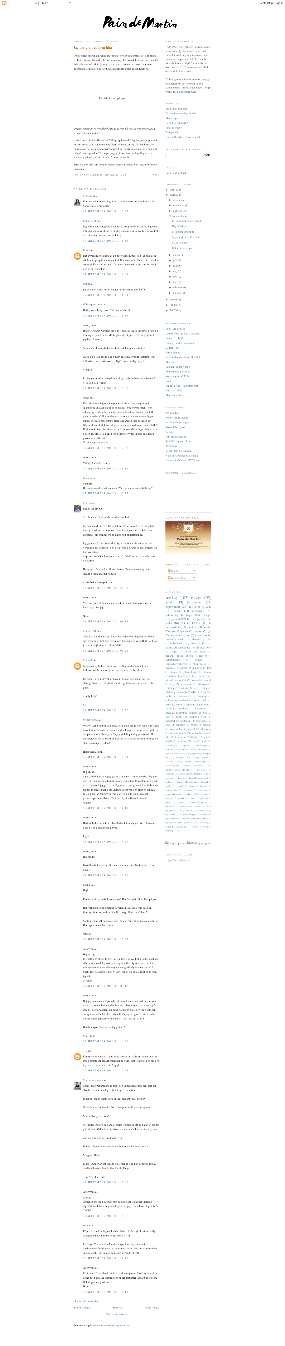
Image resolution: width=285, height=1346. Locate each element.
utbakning (204, 822)
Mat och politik (174, 395)
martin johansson (179, 41)
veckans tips (181, 826)
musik (208, 680)
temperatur (180, 737)
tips (191, 607)
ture (205, 737)
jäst (188, 675)
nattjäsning (171, 615)
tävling (204, 688)
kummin (193, 712)
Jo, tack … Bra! (174, 338)
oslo (178, 798)
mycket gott (180, 794)
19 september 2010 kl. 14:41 (105, 1041)
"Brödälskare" (195, 692)
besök (191, 749)
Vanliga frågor (173, 127)
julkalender (194, 602)
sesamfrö (199, 810)
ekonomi (169, 761)
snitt (182, 814)
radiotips (207, 724)
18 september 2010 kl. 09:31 (105, 650)
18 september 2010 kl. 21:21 (105, 875)
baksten (183, 667)
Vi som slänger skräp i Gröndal (182, 357)
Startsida (117, 1307)
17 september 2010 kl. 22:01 (105, 588)
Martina (87, 196)
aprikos (186, 745)
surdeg (171, 597)
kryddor (198, 675)
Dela (156, 175)
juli (175, 260)
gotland (201, 619)
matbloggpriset (171, 789)
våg (194, 741)
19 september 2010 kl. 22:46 (105, 1182)
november (179, 205)
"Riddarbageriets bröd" (176, 663)
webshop (169, 830)
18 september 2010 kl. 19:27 (105, 841)
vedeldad (182, 741)
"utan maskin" (200, 663)
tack (206, 732)
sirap (209, 810)
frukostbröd (176, 643)
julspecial (197, 611)
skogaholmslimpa (177, 732)
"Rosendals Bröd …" (176, 639)
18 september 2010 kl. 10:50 (105, 710)
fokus (176, 765)
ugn (209, 631)
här (98, 133)
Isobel (168, 381)
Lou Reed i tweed (175, 329)
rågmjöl (172, 810)
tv (188, 619)
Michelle (88, 660)
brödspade (207, 753)
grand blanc (202, 769)
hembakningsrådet (185, 773)
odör (206, 794)
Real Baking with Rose (178, 441)
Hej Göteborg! (180, 226)
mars (176, 282)
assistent (169, 749)
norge (172, 684)
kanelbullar (183, 708)
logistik (169, 647)
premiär (192, 802)
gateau (185, 631)
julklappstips (175, 675)
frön (209, 667)
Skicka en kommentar (86, 1301)
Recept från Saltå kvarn (178, 451)
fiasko (168, 765)
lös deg (203, 786)
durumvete (197, 667)
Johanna (87, 478)
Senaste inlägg (82, 1307)
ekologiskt (197, 639)
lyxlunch (179, 786)
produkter (183, 806)
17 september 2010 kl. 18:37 (105, 493)
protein (194, 724)
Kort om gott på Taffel (177, 376)
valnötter (192, 627)
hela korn (207, 672)
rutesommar (186, 684)
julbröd (176, 619)
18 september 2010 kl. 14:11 (105, 808)
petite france (190, 798)
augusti (177, 255)
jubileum (203, 704)
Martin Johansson (93, 1080)
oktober (178, 211)
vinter (194, 826)
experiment (172, 606)
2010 (173, 195)
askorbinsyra (201, 745)
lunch (167, 786)
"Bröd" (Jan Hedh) (195, 651)
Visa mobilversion (116, 1314)
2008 (173, 305)
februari (178, 287)
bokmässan (203, 749)
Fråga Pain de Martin (177, 860)
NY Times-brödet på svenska (181, 455)
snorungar (192, 814)
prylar (168, 623)
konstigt (180, 781)
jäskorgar (169, 777)
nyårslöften (195, 794)
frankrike (169, 655)
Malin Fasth (90, 631)
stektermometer (172, 659)
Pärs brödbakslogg (175, 436)
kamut (168, 708)
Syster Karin (90, 720)
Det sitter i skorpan (182, 248)
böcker (196, 623)
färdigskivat (199, 765)
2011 (173, 190)
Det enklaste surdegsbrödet (180, 113)
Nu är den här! (180, 242)
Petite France (172, 352)
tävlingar (178, 822)
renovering (196, 806)
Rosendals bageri (175, 427)
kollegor (169, 781)
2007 (173, 310)
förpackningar (175, 769)
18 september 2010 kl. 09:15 (105, 621)
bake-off (180, 749)
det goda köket (183, 757)
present (204, 802)
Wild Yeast (171, 446)
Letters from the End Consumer (183, 333)
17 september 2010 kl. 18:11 (105, 468)
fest (195, 700)
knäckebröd (203, 777)
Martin (87, 503)
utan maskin (190, 822)
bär (170, 757)
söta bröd (195, 732)
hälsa (199, 773)
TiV (85, 1050)
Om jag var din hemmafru (179, 343)
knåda (168, 712)
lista (167, 716)
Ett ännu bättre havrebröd (186, 221)
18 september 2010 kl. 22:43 (105, 939)
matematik (196, 680)
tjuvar (167, 822)
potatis (168, 802)
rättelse (208, 806)
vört (182, 623)
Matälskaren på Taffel (177, 371)
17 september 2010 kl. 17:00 (105, 388)
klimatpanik (201, 708)
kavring (181, 777)
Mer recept (171, 118)
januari (177, 293)
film (209, 639)
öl (177, 830)
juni (175, 265)
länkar (191, 786)
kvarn (205, 712)
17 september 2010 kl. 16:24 (105, 295)
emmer (188, 761)
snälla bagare (206, 814)
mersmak (188, 789)
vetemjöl (206, 615)
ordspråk (169, 798)
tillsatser (194, 737)
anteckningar (171, 745)
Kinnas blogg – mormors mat (181, 385)
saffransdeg (205, 728)
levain (169, 602)
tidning (198, 818)
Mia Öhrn (170, 362)
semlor (189, 810)
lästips (179, 716)
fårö (209, 765)
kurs (204, 643)
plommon (204, 798)
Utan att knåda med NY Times (182, 460)
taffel (167, 737)
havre (192, 704)
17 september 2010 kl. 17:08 (105, 448)
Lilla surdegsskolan (176, 108)
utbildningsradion (174, 692)
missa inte (202, 789)
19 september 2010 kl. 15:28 (105, 1070)
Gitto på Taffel (173, 390)
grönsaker (169, 773)
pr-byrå (180, 802)
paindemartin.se (186, 91)
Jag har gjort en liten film (93, 47)
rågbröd (203, 655)
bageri (189, 615)
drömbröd (183, 700)
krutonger (193, 781)
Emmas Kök (90, 221)
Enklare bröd (183, 71)
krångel (204, 781)
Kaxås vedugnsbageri (177, 422)
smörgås (184, 688)
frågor (168, 704)
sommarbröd (184, 647)
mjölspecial (201, 720)
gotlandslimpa (190, 672)
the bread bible (203, 647)
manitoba (181, 680)
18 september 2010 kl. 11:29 (105, 757)
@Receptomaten (92, 304)
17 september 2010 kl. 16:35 (105, 315)
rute (191, 655)
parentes (197, 631)
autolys (207, 627)
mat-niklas (201, 635)
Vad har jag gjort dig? (177, 366)
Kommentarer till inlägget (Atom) (111, 1325)
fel (207, 761)
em (178, 761)
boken (177, 611)
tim (206, 818)
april (176, 276)
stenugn (199, 659)
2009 (173, 299)
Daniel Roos (172, 347)
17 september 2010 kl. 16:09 (105, 274)
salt (180, 810)
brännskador (180, 753)
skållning (169, 688)
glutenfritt (180, 704)
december (179, 200)
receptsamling (176, 728)
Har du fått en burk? (176, 123)
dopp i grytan (201, 757)
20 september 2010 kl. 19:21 (105, 1258)
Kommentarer (178, 578)
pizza (167, 724)
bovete (168, 753)
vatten (168, 826)
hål (181, 655)
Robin (86, 250)
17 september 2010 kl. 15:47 (105, 211)
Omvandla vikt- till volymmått (182, 137)
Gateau (169, 432)
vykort (205, 826)
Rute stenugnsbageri (177, 417)
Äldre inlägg (152, 1307)
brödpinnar (194, 753)
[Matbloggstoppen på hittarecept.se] (199, 843)
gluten (189, 769)
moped (168, 794)
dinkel (173, 631)
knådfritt (180, 712)
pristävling (170, 806)
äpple (204, 741)
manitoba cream (198, 716)
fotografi (186, 765)
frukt (204, 700)
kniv (191, 777)
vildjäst (174, 651)
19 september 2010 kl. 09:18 (105, 986)
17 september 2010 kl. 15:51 (105, 240)
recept (196, 597)
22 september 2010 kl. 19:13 (105, 1292)
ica (207, 773)
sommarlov (173, 818)
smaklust (172, 814)
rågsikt (191, 728)
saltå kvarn (202, 684)
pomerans (180, 724)
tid (194, 688)
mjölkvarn (185, 720)
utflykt (168, 741)
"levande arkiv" (186, 696)
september (179, 216)
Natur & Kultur (199, 63)
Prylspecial (171, 132)
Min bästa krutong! (183, 231)
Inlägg (174, 571)
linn (85, 283)
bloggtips (203, 696)
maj (175, 271)
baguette (206, 607)
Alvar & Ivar (172, 413)
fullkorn (174, 672)
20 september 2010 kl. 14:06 (105, 1216)
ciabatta (169, 700)
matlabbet (170, 720)
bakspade (170, 667)
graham (192, 643)
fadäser (198, 761)
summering (187, 818)
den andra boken (180, 635)
